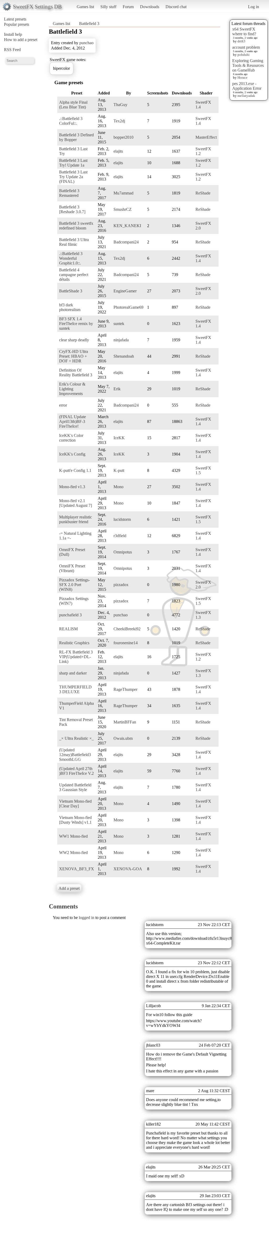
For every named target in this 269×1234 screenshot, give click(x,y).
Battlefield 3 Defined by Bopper (76, 137)
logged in (86, 917)
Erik (117, 389)
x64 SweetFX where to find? (244, 31)
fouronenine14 (125, 643)
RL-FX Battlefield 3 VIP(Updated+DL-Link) (76, 657)
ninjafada (121, 340)
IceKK (119, 438)
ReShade (202, 193)
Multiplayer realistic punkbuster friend (75, 519)
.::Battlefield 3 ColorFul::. (70, 121)
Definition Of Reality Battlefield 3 (75, 372)
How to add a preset (20, 39)
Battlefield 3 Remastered (69, 193)
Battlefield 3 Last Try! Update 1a (73, 162)
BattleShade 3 (70, 291)
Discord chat (176, 6)
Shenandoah (123, 356)
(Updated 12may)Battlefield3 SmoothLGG (75, 755)
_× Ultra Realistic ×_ (76, 738)
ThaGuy (120, 104)
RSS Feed (12, 49)
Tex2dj (119, 121)
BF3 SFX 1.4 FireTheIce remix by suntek (76, 324)
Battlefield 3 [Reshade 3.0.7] (72, 209)
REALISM (68, 629)
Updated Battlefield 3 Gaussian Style (75, 787)
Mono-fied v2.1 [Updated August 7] (75, 503)
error (63, 405)
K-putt (118, 470)
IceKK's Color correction (71, 437)
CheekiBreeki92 (127, 629)
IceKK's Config (72, 454)
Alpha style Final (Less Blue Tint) (73, 104)
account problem (246, 47)
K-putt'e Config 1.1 (75, 470)
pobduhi (243, 55)
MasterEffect (206, 137)
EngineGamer (125, 291)
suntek (118, 323)
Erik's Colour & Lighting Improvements (72, 389)
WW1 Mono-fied (73, 836)
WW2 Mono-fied (73, 852)
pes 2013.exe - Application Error (246, 86)
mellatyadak (246, 96)
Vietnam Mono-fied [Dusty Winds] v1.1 (75, 820)
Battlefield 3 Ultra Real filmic (74, 242)
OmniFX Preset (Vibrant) (72, 568)
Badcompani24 (126, 242)
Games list (85, 6)
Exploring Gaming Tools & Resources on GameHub (248, 65)
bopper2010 (123, 137)
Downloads (149, 6)
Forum (128, 6)
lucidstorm (122, 519)
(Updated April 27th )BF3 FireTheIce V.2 (76, 771)
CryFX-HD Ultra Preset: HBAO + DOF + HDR (73, 356)
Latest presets (15, 19)
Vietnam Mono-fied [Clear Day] (75, 803)
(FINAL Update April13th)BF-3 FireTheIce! (72, 421)
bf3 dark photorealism (69, 307)
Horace (242, 77)
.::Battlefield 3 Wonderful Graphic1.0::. (70, 258)
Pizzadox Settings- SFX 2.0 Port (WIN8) (74, 585)
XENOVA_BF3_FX (76, 869)
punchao (86, 43)
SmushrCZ (122, 209)
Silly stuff (108, 6)
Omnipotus (122, 552)
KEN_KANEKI (127, 225)
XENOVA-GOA (127, 869)
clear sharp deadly (74, 340)
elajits (118, 151)
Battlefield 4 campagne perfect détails (73, 275)
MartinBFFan (124, 722)
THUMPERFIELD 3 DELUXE (75, 689)
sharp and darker (73, 673)
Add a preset (69, 888)
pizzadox (120, 584)
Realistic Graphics (74, 643)
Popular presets (16, 24)
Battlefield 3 (89, 23)
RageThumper (125, 689)
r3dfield (119, 535)
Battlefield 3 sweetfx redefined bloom (76, 225)
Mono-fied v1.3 (72, 486)
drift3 (241, 41)
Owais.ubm (123, 738)
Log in (253, 6)
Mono (118, 486)
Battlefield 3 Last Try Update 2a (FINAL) (73, 177)
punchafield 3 (70, 615)
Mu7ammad (123, 193)
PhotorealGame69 (128, 307)
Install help (13, 34)
